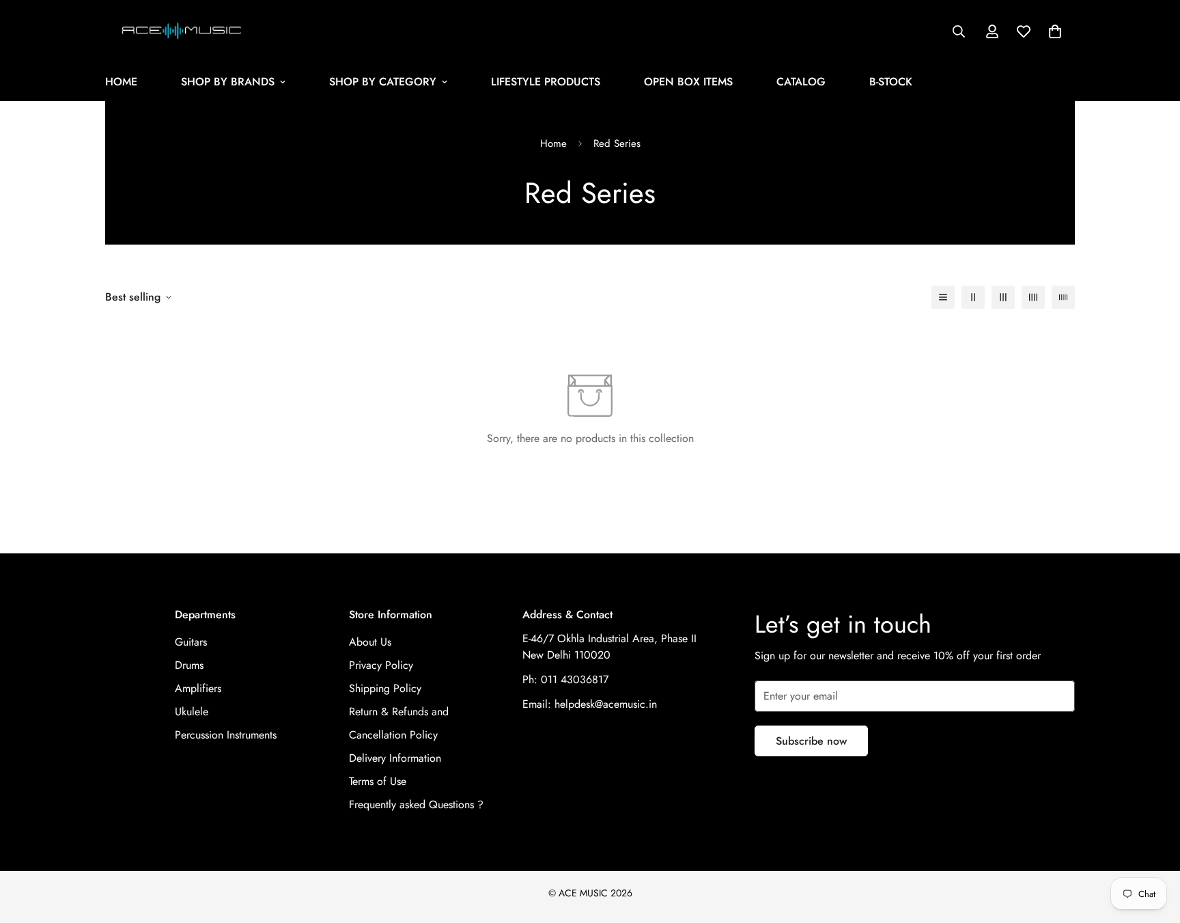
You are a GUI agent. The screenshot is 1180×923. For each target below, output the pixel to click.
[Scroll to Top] (1153, 848)
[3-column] (1003, 297)
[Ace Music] (182, 31)
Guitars (191, 642)
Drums (189, 665)
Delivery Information (395, 758)
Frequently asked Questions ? (416, 804)
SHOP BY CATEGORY (382, 81)
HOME (121, 81)
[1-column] (943, 297)
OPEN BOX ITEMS (688, 81)
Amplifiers (198, 688)
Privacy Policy (381, 665)
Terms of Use (377, 781)
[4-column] (1033, 297)
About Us (370, 642)
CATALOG (801, 81)
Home (553, 143)
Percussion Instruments (226, 735)
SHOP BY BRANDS (228, 81)
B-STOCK (890, 81)
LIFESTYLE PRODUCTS (545, 81)
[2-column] (973, 297)
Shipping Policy (385, 688)
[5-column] (1063, 297)
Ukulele (191, 711)
